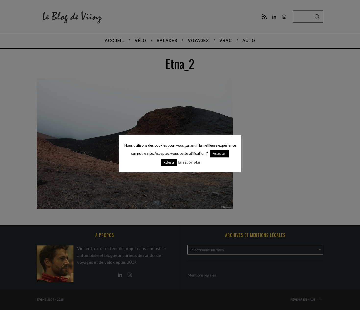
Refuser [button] (169, 162)
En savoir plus (189, 162)
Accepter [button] (219, 153)
